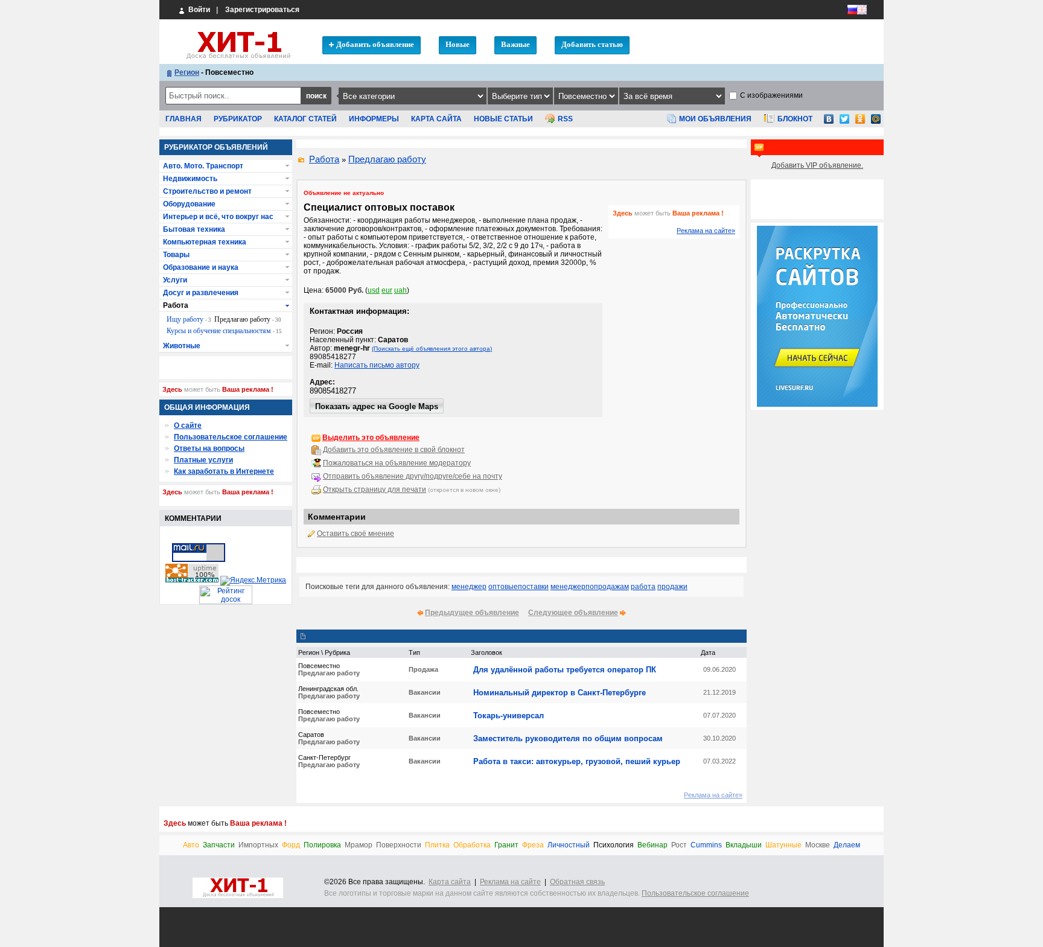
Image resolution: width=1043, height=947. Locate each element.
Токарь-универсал (508, 715)
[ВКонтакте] (829, 122)
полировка (322, 845)
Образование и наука (200, 267)
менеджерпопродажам (589, 586)
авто (191, 845)
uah (400, 290)
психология (613, 845)
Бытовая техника (194, 229)
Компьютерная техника (204, 242)
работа (643, 586)
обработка (472, 845)
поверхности (398, 845)
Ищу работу (189, 319)
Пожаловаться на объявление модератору (397, 463)
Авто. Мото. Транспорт (203, 166)
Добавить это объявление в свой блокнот (394, 449)
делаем (847, 845)
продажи (672, 586)
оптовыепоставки (518, 586)
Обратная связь (577, 882)
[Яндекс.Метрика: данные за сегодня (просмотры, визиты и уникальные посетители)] (253, 580)
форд (291, 845)
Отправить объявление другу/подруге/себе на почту (412, 476)
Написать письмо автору (376, 365)
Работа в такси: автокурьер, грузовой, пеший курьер (576, 761)
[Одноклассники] (860, 122)
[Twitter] (844, 122)
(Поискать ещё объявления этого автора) (432, 348)
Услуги (175, 280)
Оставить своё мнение (355, 533)
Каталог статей (305, 119)
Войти (198, 9)
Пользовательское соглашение (230, 437)
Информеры (374, 119)
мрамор (358, 845)
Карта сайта (436, 119)
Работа (324, 159)
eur (386, 290)
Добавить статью (592, 44)
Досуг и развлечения (200, 293)
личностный (568, 845)
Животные (181, 346)
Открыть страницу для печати (374, 489)
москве (817, 845)
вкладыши (744, 845)
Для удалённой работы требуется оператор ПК (564, 669)
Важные (515, 44)
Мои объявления (715, 119)
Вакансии (425, 692)
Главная (183, 119)
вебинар (652, 845)
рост (679, 845)
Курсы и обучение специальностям (224, 331)
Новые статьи (503, 119)
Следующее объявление (573, 612)
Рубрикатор (238, 119)
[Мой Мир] (876, 122)
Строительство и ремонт (207, 191)
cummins (706, 845)
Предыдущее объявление (472, 612)
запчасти (219, 845)
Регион (186, 72)
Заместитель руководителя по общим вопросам (568, 738)
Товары (176, 254)
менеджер (468, 586)
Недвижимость (190, 178)
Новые (457, 44)
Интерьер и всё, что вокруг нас (218, 216)
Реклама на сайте (510, 882)
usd (374, 290)
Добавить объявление (375, 44)
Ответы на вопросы (209, 448)
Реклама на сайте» (706, 230)
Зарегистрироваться (262, 9)
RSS (565, 119)
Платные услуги (203, 460)
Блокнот (794, 119)
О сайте (188, 425)
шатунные (783, 845)
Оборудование (189, 204)
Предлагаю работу (387, 159)
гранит (506, 845)
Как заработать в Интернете (224, 471)
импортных (258, 845)
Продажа (423, 669)
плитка (437, 845)
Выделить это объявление (370, 437)
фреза (533, 845)
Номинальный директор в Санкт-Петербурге (559, 692)
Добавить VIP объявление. (817, 165)
